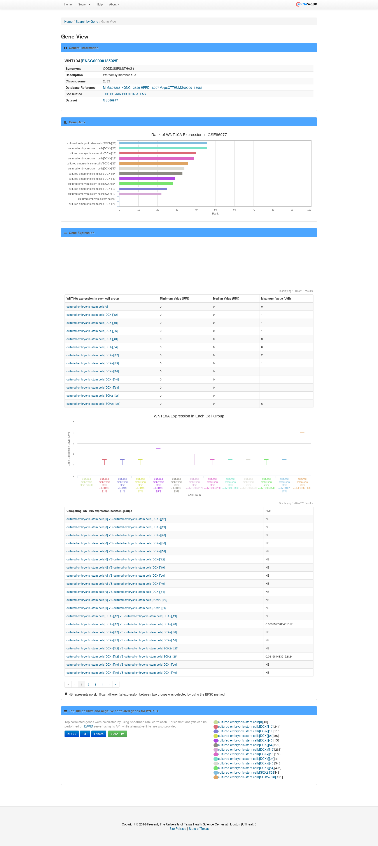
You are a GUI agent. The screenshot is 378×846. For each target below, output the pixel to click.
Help (100, 4)
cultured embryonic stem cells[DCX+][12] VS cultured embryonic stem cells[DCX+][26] (121, 624)
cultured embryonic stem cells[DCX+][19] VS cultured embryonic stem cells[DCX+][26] (121, 664)
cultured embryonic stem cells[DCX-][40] (92, 339)
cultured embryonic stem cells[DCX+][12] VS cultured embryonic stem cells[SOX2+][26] (122, 648)
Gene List (117, 734)
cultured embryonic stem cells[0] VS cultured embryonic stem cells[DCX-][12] (115, 559)
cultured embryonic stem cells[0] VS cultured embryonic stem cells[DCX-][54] (115, 592)
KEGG (71, 734)
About (113, 4)
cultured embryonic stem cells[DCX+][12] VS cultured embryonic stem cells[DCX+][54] (121, 640)
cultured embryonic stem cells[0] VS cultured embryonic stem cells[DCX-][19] (115, 567)
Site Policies (178, 828)
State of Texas (199, 828)
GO (85, 734)
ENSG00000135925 (99, 60)
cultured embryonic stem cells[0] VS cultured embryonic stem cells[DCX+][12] (116, 519)
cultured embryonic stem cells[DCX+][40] (92, 379)
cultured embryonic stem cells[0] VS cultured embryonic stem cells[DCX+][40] (116, 543)
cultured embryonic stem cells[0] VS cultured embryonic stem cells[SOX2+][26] (116, 600)
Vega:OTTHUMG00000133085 (181, 87)
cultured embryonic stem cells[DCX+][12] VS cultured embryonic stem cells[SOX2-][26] (121, 656)
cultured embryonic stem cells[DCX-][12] (92, 314)
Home (68, 4)
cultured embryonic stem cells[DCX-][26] (92, 331)
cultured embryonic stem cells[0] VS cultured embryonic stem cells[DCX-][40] (115, 583)
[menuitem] (68, 4)
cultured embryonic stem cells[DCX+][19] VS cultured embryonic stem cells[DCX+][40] (121, 672)
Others (98, 734)
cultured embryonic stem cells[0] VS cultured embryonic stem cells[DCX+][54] (116, 551)
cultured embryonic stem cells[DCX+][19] (92, 363)
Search (83, 4)
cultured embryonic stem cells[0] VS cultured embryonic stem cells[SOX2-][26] (116, 608)
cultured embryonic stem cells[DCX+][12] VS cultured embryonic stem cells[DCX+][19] (121, 616)
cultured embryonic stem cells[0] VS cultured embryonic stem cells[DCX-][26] (115, 575)
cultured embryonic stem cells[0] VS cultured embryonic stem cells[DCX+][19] (116, 527)
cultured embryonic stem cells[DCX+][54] (92, 387)
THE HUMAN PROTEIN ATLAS (124, 94)
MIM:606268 (112, 87)
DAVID (88, 726)
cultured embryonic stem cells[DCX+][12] (92, 355)
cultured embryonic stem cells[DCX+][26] (92, 371)
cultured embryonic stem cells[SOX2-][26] (92, 395)
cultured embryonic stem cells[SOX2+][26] (93, 403)
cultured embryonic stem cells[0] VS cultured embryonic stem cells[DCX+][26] (116, 535)
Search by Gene (87, 21)
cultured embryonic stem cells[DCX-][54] (92, 347)
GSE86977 (110, 100)
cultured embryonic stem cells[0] (87, 306)
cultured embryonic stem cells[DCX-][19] (92, 323)
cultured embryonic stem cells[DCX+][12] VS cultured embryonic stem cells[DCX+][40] (121, 632)
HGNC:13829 (130, 87)
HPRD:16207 (150, 87)
